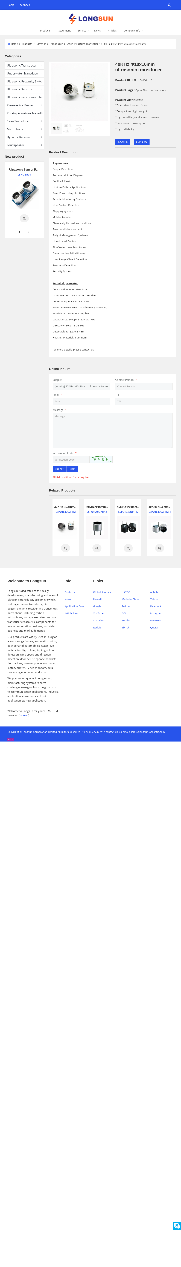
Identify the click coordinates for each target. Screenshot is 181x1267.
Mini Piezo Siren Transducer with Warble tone (40, 169)
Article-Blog (71, 613)
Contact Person (126, 379)
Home (10, 5)
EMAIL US (141, 141)
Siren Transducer (18, 121)
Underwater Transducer (23, 73)
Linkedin (98, 599)
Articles (112, 30)
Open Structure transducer (151, 90)
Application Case (74, 606)
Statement (65, 30)
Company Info (132, 30)
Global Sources (102, 592)
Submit (59, 468)
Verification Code (65, 453)
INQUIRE (123, 141)
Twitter (126, 606)
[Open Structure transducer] (65, 527)
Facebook (155, 606)
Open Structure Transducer (83, 43)
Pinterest (155, 620)
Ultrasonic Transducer (49, 43)
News (97, 30)
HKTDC (126, 592)
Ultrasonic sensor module (24, 97)
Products (45, 30)
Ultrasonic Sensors (19, 89)
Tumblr (126, 620)
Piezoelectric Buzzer (20, 105)
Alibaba (154, 592)
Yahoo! (154, 599)
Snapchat (98, 620)
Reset (72, 468)
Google (97, 606)
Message (59, 410)
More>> (23, 715)
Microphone (15, 129)
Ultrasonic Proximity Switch (25, 81)
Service (82, 30)
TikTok (125, 627)
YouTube (98, 613)
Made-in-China (130, 599)
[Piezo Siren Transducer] (24, 188)
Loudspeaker (15, 145)
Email (58, 395)
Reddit (97, 627)
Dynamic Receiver (19, 137)
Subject (57, 379)
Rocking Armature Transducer (25, 113)
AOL (124, 613)
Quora (154, 627)
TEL (117, 395)
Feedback (24, 5)
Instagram (156, 613)
